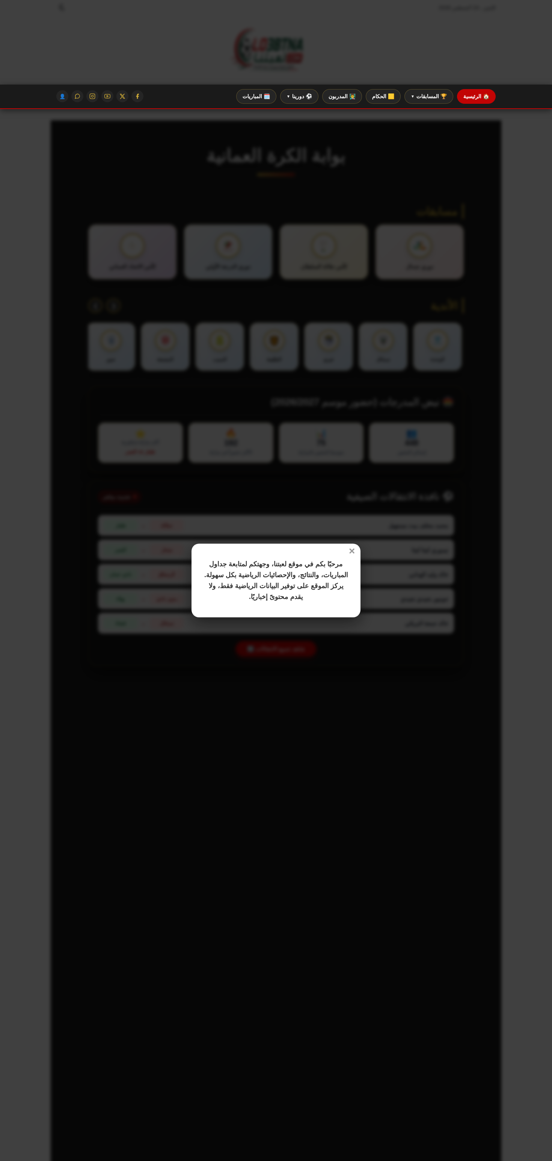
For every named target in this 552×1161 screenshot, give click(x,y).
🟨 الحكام (383, 96)
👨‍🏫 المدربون (342, 96)
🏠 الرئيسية (476, 96)
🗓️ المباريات (256, 96)
